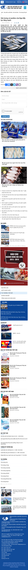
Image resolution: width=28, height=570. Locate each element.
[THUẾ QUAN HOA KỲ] (6, 328)
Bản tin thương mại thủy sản (9, 350)
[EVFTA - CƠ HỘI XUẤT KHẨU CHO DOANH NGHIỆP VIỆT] (6, 344)
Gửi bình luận (5, 116)
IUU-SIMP (3, 487)
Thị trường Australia (5, 467)
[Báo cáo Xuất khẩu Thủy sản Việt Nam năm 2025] (5, 424)
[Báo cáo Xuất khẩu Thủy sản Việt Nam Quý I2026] (5, 412)
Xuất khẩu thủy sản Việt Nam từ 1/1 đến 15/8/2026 (13, 452)
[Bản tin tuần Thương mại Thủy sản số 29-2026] (5, 383)
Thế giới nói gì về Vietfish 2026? (15, 305)
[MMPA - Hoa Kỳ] (6, 336)
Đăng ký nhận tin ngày (10, 2)
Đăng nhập (19, 2)
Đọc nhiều (3, 223)
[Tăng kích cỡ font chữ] (18, 22)
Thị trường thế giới (7, 293)
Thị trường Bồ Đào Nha (6, 478)
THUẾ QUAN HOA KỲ (17, 325)
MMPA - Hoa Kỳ (16, 333)
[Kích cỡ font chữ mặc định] (16, 22)
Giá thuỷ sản (4, 433)
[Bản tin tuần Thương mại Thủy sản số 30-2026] (5, 370)
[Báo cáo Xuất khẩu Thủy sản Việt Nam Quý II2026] (5, 399)
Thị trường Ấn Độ (5, 476)
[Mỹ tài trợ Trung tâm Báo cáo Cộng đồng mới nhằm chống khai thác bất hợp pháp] (6, 492)
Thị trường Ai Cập (5, 465)
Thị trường (4, 459)
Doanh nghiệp (5, 295)
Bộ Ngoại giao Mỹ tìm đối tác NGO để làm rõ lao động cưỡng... (19, 499)
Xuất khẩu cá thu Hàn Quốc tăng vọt (10, 215)
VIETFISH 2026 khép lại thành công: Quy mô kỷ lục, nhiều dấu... (18, 240)
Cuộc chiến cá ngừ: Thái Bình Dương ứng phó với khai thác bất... (19, 508)
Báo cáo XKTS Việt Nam (7, 391)
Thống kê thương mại (7, 447)
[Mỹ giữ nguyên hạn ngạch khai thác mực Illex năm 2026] (14, 153)
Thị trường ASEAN (5, 473)
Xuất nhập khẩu (6, 290)
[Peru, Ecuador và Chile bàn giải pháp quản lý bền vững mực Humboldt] (14, 129)
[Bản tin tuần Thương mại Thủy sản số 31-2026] (5, 358)
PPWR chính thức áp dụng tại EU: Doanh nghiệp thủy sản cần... (18, 226)
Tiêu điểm (4, 302)
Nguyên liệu (4, 287)
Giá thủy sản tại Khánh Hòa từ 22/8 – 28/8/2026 (12, 436)
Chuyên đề (3, 322)
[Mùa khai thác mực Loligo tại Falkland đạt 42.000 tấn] (14, 175)
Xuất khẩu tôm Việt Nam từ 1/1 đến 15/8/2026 (11, 450)
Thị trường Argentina (5, 470)
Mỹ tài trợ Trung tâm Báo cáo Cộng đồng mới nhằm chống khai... (19, 491)
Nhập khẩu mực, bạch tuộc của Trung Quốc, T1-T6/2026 (14, 455)
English (26, 2)
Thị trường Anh (4, 462)
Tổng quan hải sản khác (8, 298)
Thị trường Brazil (4, 481)
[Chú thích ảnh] (14, 42)
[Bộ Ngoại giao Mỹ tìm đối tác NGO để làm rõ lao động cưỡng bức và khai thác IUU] (6, 500)
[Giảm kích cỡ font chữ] (14, 22)
